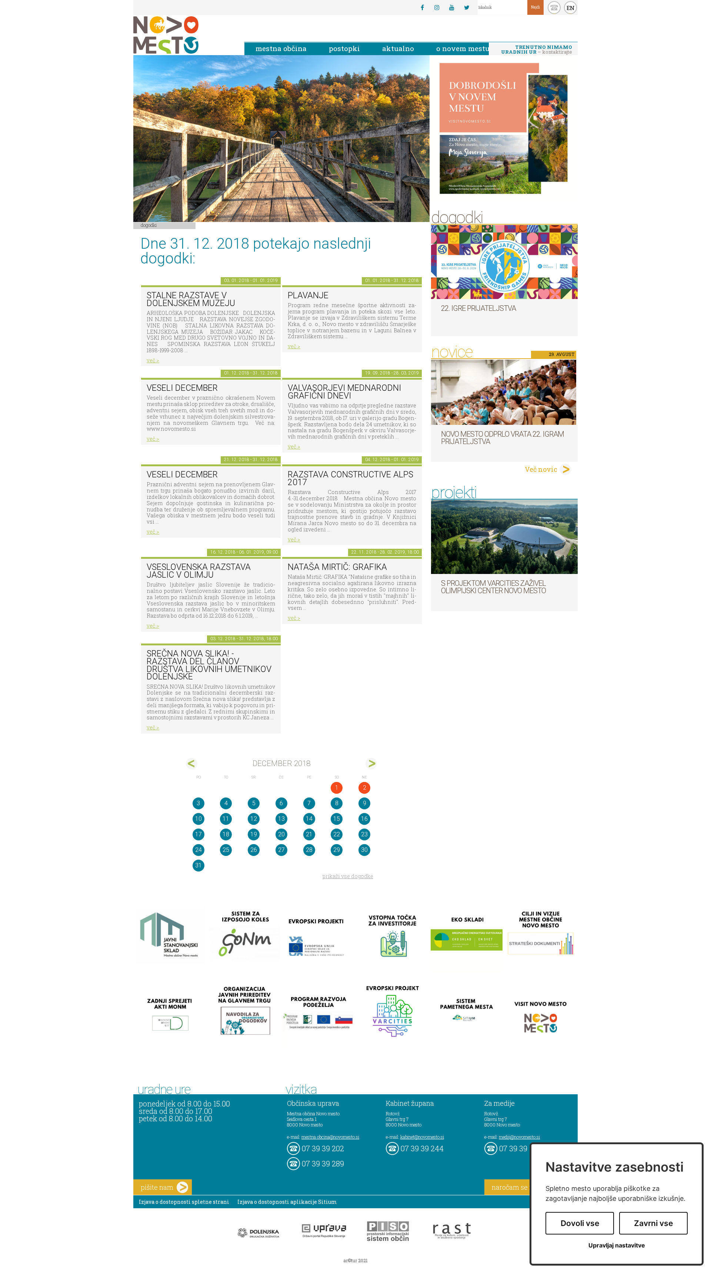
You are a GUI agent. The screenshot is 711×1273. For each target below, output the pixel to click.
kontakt (554, 7)
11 (226, 818)
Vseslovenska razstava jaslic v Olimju (199, 571)
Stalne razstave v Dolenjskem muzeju (191, 299)
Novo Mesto (183, 35)
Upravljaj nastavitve (616, 1245)
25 (226, 849)
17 (198, 834)
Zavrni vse (653, 1223)
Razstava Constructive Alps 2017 (350, 478)
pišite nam (157, 1187)
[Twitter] (466, 7)
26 (253, 849)
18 (226, 834)
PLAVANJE (308, 295)
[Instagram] (437, 7)
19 (253, 834)
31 (198, 865)
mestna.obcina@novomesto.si (330, 1137)
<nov (191, 763)
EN (571, 7)
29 (336, 849)
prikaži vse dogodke (348, 876)
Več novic (541, 469)
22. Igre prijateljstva (478, 308)
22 (336, 834)
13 (281, 818)
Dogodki (149, 225)
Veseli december (182, 475)
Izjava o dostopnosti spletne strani (184, 1201)
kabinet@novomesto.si (422, 1137)
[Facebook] (422, 7)
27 (281, 849)
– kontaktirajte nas (536, 50)
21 (309, 834)
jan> (371, 763)
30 (364, 849)
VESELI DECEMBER (182, 388)
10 (198, 818)
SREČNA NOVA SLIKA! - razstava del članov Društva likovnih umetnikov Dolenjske (209, 665)
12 (253, 818)
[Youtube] (451, 7)
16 (364, 818)
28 (309, 849)
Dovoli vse (580, 1223)
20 (281, 834)
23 (364, 834)
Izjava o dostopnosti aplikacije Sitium (287, 1201)
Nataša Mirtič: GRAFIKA (337, 567)
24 (198, 849)
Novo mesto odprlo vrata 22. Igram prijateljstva (502, 438)
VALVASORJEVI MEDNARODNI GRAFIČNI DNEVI (344, 392)
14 (309, 818)
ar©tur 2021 (355, 1260)
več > (153, 360)
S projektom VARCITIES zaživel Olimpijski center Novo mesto (493, 587)
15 (336, 818)
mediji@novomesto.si (519, 1137)
